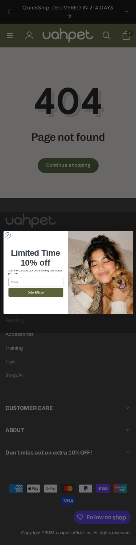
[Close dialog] (8, 235)
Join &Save (36, 292)
